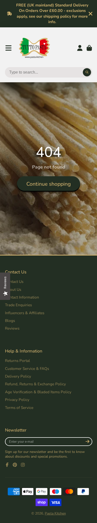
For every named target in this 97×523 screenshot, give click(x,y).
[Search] (87, 72)
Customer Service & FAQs (27, 368)
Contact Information (22, 297)
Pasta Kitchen (55, 513)
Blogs (10, 320)
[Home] (34, 48)
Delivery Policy (18, 376)
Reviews (12, 328)
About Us (13, 289)
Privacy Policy (17, 399)
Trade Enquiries (18, 304)
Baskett (89, 48)
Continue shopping (48, 184)
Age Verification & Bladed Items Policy (38, 391)
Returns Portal (17, 360)
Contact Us (14, 281)
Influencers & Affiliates (24, 312)
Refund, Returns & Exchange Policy (35, 384)
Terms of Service (19, 407)
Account (80, 48)
